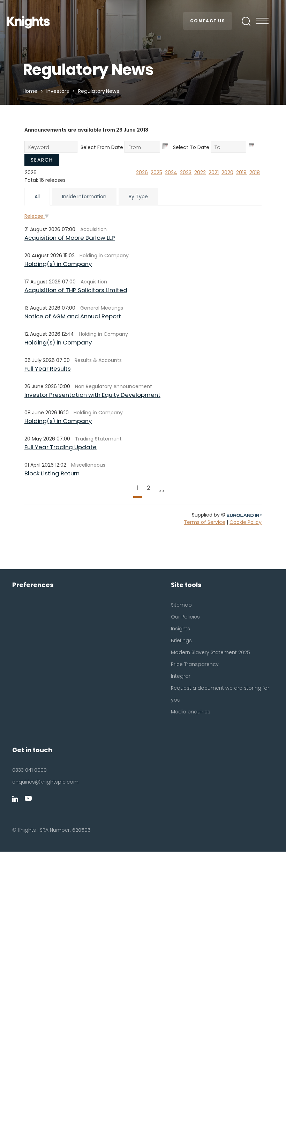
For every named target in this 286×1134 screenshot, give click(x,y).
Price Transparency (195, 664)
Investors (57, 91)
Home (30, 91)
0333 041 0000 (29, 769)
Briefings (181, 640)
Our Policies (185, 616)
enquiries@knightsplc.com (45, 781)
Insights (180, 628)
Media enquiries (190, 711)
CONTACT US (207, 21)
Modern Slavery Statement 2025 (210, 652)
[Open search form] (246, 21)
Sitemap (181, 604)
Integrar (180, 676)
